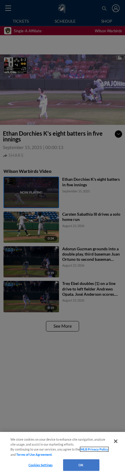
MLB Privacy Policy (94, 449)
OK (80, 465)
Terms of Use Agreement (34, 454)
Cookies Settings (40, 465)
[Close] (115, 441)
